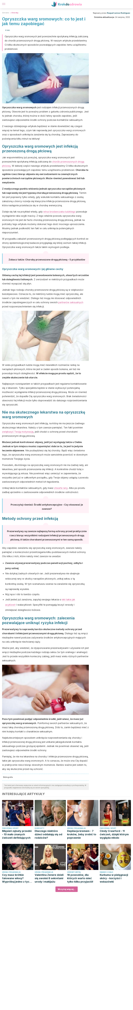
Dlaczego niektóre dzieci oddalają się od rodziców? (48, 834)
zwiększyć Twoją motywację (18, 431)
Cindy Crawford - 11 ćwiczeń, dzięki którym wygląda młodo (114, 834)
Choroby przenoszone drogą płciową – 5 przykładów (55, 259)
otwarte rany (61, 488)
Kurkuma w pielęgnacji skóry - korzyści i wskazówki (114, 878)
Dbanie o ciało (106, 872)
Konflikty (39, 828)
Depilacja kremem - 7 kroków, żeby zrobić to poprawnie (81, 834)
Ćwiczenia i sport (10, 828)
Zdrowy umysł (74, 872)
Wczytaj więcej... (66, 889)
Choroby (14, 13)
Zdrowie (5, 13)
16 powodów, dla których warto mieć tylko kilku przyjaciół (80, 878)
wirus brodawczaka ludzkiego (59, 211)
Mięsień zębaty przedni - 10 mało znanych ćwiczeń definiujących (17, 834)
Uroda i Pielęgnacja (76, 828)
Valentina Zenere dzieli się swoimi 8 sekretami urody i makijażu (49, 878)
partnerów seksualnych (70, 302)
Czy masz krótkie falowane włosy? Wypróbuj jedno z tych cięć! (16, 878)
